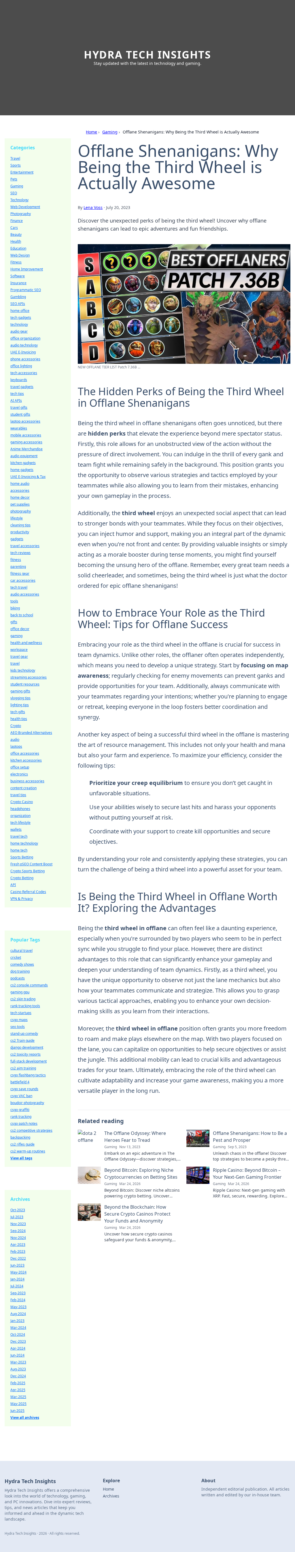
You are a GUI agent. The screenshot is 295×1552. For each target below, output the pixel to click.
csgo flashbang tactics (28, 1075)
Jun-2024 (17, 1355)
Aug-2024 (18, 1313)
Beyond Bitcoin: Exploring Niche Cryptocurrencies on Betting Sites (140, 1173)
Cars (14, 227)
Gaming (110, 132)
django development (26, 1047)
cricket (15, 957)
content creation (23, 788)
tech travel (18, 587)
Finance (16, 220)
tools (14, 601)
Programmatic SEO (25, 289)
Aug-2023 (18, 1369)
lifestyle (16, 518)
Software (17, 276)
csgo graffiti (19, 1109)
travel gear (19, 656)
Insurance (18, 282)
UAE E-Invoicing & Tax (28, 476)
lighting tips (19, 704)
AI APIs (16, 400)
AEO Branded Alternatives (31, 732)
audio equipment (23, 455)
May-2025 (18, 1403)
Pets (13, 179)
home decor (20, 497)
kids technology (22, 670)
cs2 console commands (29, 985)
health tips (18, 718)
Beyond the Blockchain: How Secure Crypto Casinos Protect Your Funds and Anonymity (137, 1214)
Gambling (18, 296)
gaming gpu (19, 992)
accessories (19, 490)
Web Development (25, 206)
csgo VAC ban (21, 1095)
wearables (18, 428)
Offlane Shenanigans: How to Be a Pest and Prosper (250, 1136)
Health (15, 241)
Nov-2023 (18, 1223)
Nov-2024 (18, 1237)
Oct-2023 (17, 1210)
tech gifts (17, 711)
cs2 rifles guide (22, 1144)
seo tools (17, 1026)
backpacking (20, 1137)
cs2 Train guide (22, 1040)
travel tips (18, 794)
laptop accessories (25, 421)
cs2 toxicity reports (25, 1054)
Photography (20, 213)
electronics (19, 774)
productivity (19, 532)
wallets (16, 829)
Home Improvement (26, 269)
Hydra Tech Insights (147, 55)
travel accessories (24, 545)
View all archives (24, 1417)
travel (15, 663)
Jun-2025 (17, 1410)
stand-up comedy (24, 1033)
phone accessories (25, 359)
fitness (15, 559)
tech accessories (23, 372)
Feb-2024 (17, 1299)
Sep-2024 (18, 1230)
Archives (111, 1496)
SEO (13, 193)
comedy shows (22, 964)
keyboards (18, 379)
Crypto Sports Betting (27, 871)
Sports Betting (21, 857)
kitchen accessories (26, 760)
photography (20, 511)
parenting (18, 566)
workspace (19, 649)
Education (18, 248)
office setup (19, 767)
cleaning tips (20, 525)
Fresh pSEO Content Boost (31, 864)
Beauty (16, 234)
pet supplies (20, 504)
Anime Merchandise (26, 449)
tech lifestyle (20, 822)
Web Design (20, 255)
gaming (16, 635)
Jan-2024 (17, 1279)
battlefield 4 (19, 1082)
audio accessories (24, 594)
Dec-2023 (18, 1341)
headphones (20, 808)
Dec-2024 (18, 1376)
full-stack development (28, 1061)
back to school (21, 615)
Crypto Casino (21, 801)
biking (15, 608)
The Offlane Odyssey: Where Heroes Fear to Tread (135, 1136)
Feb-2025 (17, 1382)
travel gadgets (21, 386)
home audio (19, 483)
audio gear (19, 331)
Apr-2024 (17, 1348)
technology (19, 324)
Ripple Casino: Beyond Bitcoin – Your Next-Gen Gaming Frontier (247, 1173)
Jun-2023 (17, 1265)
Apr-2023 (17, 1244)
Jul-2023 (16, 1216)
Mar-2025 (18, 1396)
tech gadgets (20, 317)
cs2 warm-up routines (27, 1151)
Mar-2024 (18, 1327)
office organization (25, 338)
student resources (24, 684)
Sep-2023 (18, 1293)
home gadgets (21, 469)
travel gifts (18, 407)
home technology (24, 843)
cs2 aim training (23, 1068)
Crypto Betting (21, 877)
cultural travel (21, 950)
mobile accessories (25, 435)
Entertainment (21, 172)
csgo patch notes (23, 1123)
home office (19, 310)
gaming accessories (26, 442)
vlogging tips (20, 698)
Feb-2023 (17, 1251)
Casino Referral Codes (28, 891)
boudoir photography (27, 1102)
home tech (18, 850)
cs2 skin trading (22, 999)
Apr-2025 (17, 1389)
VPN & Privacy (21, 898)
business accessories (27, 781)
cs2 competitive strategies (31, 1130)
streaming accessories (28, 677)
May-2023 (18, 1306)
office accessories (24, 753)
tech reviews (20, 552)
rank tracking (20, 1116)
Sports (15, 165)
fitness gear (19, 573)
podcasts (17, 978)
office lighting (21, 365)
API (13, 884)
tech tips (17, 393)
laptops (16, 746)
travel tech (18, 836)
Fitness (16, 262)
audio (14, 739)
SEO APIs (17, 303)
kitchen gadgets (23, 462)
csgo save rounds (24, 1088)
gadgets (16, 538)
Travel (15, 158)
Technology (19, 199)
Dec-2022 (18, 1258)
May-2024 (18, 1272)
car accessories (22, 580)
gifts (13, 621)
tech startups (20, 1012)
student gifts (20, 414)
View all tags (21, 1158)
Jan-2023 (17, 1320)
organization (20, 815)
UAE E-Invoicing (23, 352)
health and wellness (26, 642)
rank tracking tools (25, 1005)
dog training (20, 971)
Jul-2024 (16, 1286)
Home (91, 132)
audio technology (24, 345)
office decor (19, 628)
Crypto (15, 725)
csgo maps (19, 1019)
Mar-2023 (18, 1362)
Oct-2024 (17, 1334)
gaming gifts (20, 691)
